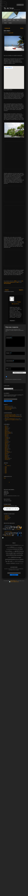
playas (8, 425)
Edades (21, 28)
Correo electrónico (10, 504)
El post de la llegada (8, 551)
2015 (6, 614)
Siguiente (21, 433)
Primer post (7, 549)
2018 (6, 611)
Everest (6, 584)
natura (13, 701)
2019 (6, 610)
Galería (5, 22)
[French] (10, 531)
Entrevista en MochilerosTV (10, 562)
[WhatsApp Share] (5, 422)
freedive (13, 695)
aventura (15, 689)
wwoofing (21, 707)
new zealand (7, 661)
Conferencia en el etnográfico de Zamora (12, 563)
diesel (18, 425)
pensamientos (10, 703)
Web (7, 512)
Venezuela (6, 603)
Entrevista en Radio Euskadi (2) (10, 559)
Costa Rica (7, 582)
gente (17, 695)
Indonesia (6, 588)
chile (6, 663)
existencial (16, 693)
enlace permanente (7, 427)
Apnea (6, 570)
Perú (5, 597)
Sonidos (6, 601)
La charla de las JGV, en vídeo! (10, 558)
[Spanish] (4, 531)
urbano (13, 707)
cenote (22, 689)
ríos (16, 705)
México (6, 591)
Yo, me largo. (9, 8)
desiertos (16, 691)
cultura (12, 691)
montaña (20, 699)
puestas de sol (12, 425)
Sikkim (6, 599)
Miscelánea (7, 592)
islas (22, 424)
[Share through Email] (2, 422)
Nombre (8, 497)
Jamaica (6, 590)
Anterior (6, 433)
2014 (6, 615)
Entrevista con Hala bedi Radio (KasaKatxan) (13, 560)
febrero (8, 609)
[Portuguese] (12, 531)
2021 (6, 608)
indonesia (6, 660)
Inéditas (6, 589)
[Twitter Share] (12, 422)
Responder (12, 464)
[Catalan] (7, 531)
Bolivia (6, 577)
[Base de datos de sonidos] (13, 679)
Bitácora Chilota (8, 575)
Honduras (6, 586)
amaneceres (8, 689)
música (9, 701)
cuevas (8, 691)
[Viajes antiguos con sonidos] (13, 673)
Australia (6, 572)
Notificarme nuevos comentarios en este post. (13, 523)
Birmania (6, 574)
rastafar (14, 705)
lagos (14, 697)
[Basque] (6, 531)
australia (6, 659)
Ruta (14, 20)
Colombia (6, 581)
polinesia (6, 662)
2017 (6, 612)
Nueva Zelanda (7, 595)
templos (8, 707)
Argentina (6, 571)
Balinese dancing (7, 649)
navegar (5, 425)
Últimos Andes (7, 602)
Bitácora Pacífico (8, 576)
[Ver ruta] (14, 626)
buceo (20, 689)
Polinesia (6, 598)
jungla (11, 697)
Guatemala (7, 585)
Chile (6, 580)
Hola (5, 20)
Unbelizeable (7, 28)
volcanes (17, 707)
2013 (6, 616)
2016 (6, 613)
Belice (15, 424)
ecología (20, 691)
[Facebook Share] (8, 422)
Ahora (6, 569)
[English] (9, 531)
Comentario (8, 481)
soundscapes (20, 705)
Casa (5, 621)
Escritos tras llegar (8, 553)
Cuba (6, 583)
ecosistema (9, 693)
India (6, 587)
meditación (19, 697)
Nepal (6, 593)
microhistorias (11, 699)
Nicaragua (6, 594)
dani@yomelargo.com (13, 724)
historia (21, 695)
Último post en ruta (8, 550)
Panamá (6, 596)
